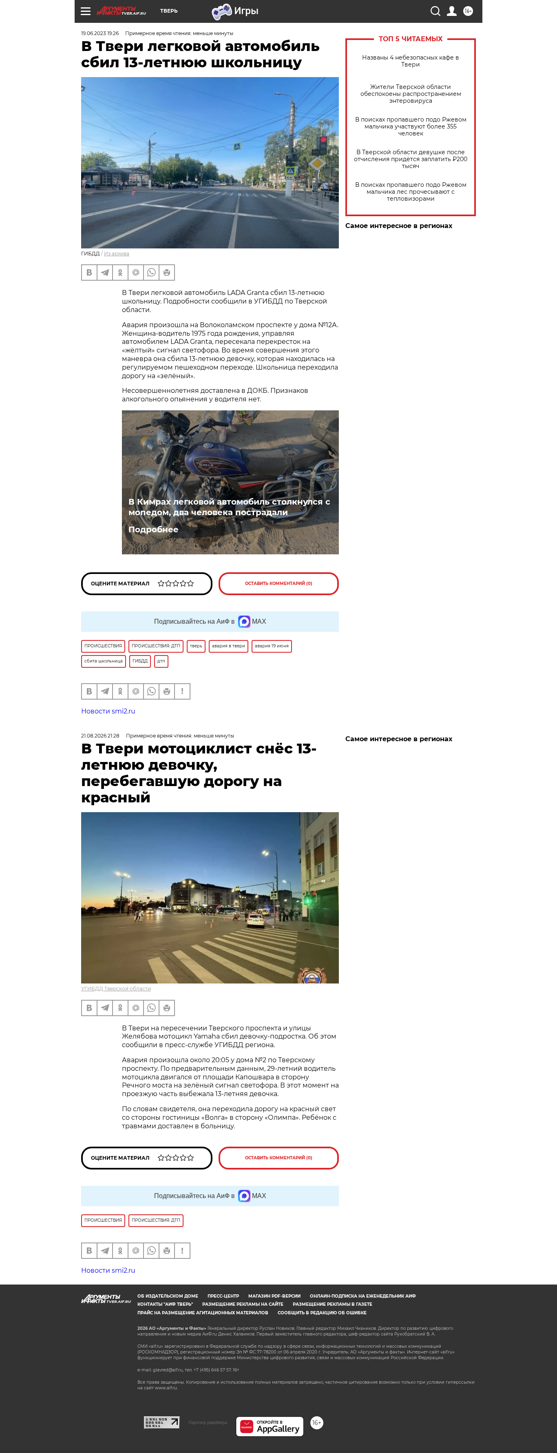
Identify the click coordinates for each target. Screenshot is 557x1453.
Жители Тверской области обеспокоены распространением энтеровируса (410, 94)
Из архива (116, 253)
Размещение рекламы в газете (332, 1304)
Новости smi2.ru (108, 711)
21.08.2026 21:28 (100, 736)
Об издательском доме (167, 1296)
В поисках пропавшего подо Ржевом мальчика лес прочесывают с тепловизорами (410, 192)
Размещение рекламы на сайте (242, 1304)
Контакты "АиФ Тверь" (165, 1304)
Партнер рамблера (207, 1422)
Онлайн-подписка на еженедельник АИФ (363, 1296)
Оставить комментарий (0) (278, 583)
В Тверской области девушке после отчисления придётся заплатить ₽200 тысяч (410, 159)
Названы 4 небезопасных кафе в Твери (410, 61)
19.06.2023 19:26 (100, 33)
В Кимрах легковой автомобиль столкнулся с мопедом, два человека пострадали (229, 507)
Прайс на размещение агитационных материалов (202, 1313)
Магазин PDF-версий (274, 1296)
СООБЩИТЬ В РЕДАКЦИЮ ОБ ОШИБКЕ (322, 1313)
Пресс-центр (223, 1296)
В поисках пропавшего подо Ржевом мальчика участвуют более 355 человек (410, 126)
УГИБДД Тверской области (116, 989)
